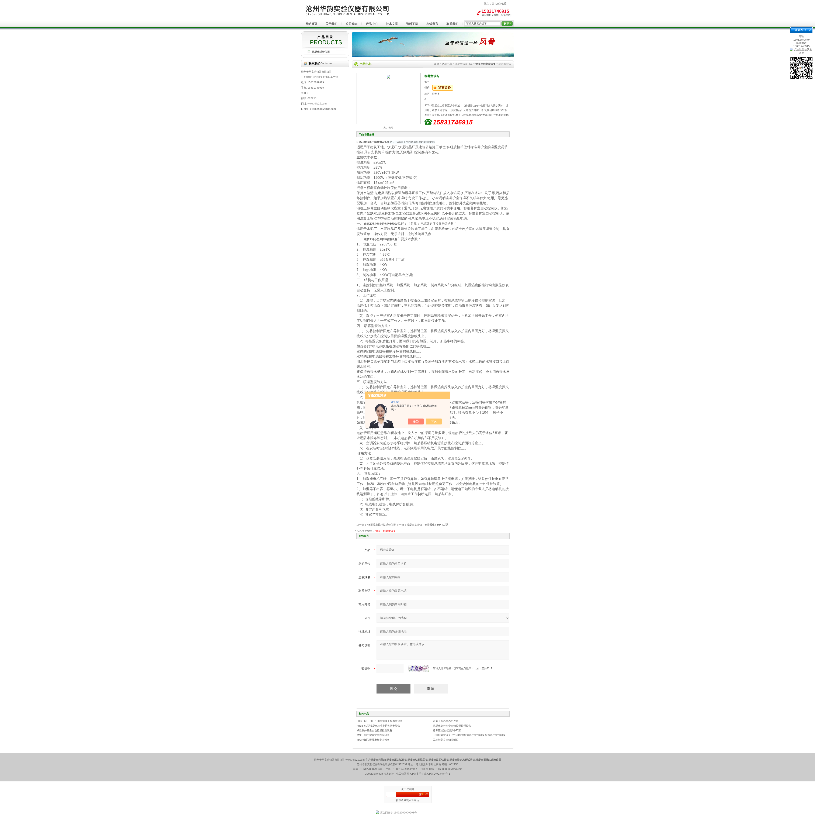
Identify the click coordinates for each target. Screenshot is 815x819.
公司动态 (352, 23)
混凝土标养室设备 (385, 531)
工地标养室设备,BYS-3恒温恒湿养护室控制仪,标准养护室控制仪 (469, 735)
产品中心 (372, 23)
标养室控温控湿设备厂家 (447, 730)
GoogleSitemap (374, 773)
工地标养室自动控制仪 (445, 739)
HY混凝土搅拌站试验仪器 (381, 524)
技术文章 (392, 23)
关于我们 (331, 23)
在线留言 (432, 23)
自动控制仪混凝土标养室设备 (373, 739)
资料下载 (412, 23)
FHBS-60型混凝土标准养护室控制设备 (378, 725)
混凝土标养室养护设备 (445, 721)
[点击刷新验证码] (418, 668)
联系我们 (452, 23)
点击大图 (388, 127)
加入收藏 (501, 3)
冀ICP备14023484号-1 (437, 773)
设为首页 (489, 3)
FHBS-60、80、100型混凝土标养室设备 (380, 721)
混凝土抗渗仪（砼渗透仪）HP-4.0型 (427, 524)
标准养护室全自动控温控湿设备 (374, 730)
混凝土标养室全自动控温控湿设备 (452, 725)
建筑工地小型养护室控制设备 (373, 735)
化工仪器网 (407, 789)
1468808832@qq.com (449, 769)
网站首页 (311, 23)
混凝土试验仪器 (321, 51)
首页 (436, 63)
